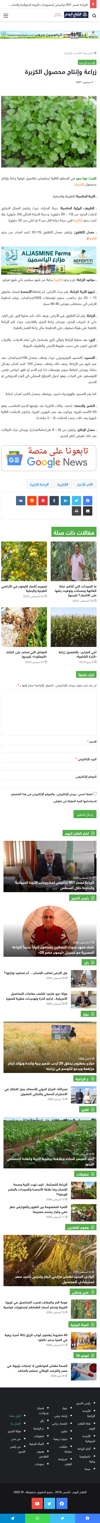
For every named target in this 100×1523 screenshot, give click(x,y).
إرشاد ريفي (60, 1415)
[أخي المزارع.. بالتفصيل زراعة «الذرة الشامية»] (74, 627)
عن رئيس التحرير (17, 1448)
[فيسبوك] (87, 500)
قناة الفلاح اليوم (86, 1425)
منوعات (39, 1463)
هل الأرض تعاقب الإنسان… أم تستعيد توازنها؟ (35, 972)
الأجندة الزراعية (72, 52)
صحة (87, 1468)
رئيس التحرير (83, 1402)
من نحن (16, 1438)
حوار (64, 1407)
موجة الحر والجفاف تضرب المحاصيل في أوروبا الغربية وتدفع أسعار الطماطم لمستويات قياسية (35, 1304)
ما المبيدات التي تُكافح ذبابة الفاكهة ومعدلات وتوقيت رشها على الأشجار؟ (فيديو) (76, 590)
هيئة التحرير (14, 1430)
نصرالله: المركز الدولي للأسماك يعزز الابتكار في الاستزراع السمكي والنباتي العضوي (35, 1091)
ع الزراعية (38, 1428)
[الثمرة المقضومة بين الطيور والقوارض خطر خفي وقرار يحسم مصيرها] (84, 1213)
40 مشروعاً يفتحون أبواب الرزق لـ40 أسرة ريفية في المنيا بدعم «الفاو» (36, 1336)
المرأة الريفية (36, 1443)
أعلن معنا (15, 1415)
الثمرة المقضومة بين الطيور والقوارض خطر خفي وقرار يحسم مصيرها (38, 1208)
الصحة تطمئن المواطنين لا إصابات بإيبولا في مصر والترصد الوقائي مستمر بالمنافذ (37, 1367)
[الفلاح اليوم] (69, 15)
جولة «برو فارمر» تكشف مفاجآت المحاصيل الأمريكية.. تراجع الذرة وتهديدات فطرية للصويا (36, 995)
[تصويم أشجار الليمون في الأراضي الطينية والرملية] (24, 561)
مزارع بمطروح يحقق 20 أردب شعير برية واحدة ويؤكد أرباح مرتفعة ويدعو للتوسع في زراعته (51, 1065)
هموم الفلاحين (43, 1453)
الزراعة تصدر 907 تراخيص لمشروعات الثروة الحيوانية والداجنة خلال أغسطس (54, 884)
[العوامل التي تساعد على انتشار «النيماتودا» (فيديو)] (24, 627)
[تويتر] (76, 500)
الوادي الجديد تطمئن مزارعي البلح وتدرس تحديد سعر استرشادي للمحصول (54, 1278)
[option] (50, 866)
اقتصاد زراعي (59, 1423)
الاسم (92, 741)
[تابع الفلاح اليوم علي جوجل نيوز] (49, 457)
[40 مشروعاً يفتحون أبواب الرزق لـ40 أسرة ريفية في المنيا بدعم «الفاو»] (84, 1341)
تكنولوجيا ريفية (87, 1458)
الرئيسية (88, 52)
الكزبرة (61, 484)
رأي (42, 1420)
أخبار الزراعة (84, 1448)
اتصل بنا (16, 1423)
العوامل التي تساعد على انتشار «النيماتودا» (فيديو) (26, 654)
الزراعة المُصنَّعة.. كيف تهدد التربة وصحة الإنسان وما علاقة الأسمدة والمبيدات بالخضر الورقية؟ (37, 1189)
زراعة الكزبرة (38, 484)
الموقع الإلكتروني (86, 776)
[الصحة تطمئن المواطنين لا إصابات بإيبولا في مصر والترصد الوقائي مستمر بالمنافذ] (84, 1371)
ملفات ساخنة (65, 1448)
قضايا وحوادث (43, 1410)
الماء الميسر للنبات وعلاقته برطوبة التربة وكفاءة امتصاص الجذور (50, 1160)
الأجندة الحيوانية (89, 1438)
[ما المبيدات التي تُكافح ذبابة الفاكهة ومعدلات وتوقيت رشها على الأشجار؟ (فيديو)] (74, 561)
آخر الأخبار (84, 484)
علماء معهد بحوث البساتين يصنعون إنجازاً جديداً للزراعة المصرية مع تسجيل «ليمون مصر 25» (53, 949)
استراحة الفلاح (65, 1461)
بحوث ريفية (60, 1438)
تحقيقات (39, 1435)
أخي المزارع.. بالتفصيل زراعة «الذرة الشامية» (78, 654)
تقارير (64, 1430)
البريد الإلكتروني (86, 758)
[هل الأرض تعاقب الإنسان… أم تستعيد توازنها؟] (84, 979)
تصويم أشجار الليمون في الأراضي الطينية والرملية (24, 588)
